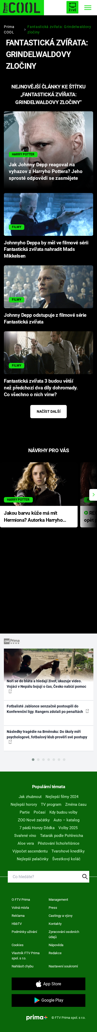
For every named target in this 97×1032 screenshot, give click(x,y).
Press (53, 908)
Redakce (55, 953)
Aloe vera (26, 843)
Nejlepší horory (24, 804)
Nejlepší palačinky (32, 859)
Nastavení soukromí (63, 966)
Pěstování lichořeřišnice (58, 843)
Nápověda (56, 945)
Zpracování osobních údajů (64, 934)
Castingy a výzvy (60, 916)
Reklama (18, 916)
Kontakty (55, 924)
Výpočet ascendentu (30, 851)
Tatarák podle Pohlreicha (61, 835)
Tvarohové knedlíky (68, 851)
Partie (25, 812)
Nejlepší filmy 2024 (62, 796)
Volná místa (20, 908)
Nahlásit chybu (22, 966)
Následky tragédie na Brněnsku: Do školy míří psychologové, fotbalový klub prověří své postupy (47, 734)
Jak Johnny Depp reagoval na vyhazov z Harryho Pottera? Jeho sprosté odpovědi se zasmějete (46, 171)
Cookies (18, 945)
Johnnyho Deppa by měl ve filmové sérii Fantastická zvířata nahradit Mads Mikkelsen (46, 249)
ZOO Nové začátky (34, 820)
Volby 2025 (68, 827)
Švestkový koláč (66, 859)
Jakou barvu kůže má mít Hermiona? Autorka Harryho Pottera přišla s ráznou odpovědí (33, 517)
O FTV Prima (21, 900)
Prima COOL (9, 29)
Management (58, 900)
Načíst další (49, 411)
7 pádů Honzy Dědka (37, 827)
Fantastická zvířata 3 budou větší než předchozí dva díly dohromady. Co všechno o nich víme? (41, 387)
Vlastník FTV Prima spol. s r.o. (26, 955)
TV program (51, 804)
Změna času (75, 804)
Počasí (40, 812)
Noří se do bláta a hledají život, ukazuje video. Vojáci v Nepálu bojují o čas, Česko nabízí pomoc (46, 684)
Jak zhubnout (30, 796)
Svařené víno (25, 835)
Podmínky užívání (24, 932)
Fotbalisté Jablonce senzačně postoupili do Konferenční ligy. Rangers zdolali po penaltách (45, 709)
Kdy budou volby (63, 812)
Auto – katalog (66, 820)
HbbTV (17, 924)
